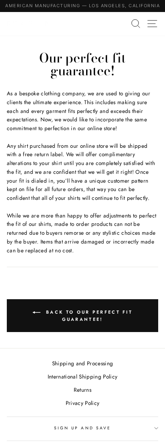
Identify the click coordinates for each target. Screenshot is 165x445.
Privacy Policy (83, 403)
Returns (82, 390)
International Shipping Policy (83, 377)
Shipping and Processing (82, 363)
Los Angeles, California (124, 5)
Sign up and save (82, 428)
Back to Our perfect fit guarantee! (88, 315)
